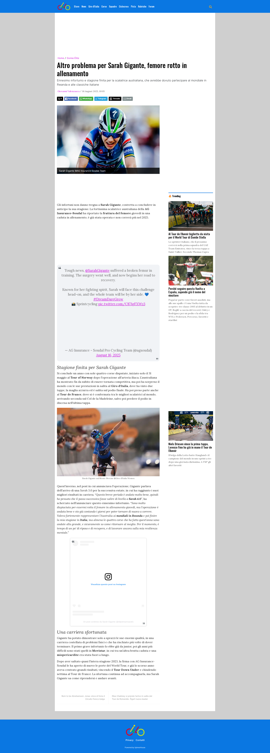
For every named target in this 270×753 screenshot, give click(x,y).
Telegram (102, 99)
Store (76, 6)
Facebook (72, 99)
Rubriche (142, 6)
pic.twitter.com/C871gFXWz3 (121, 304)
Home (61, 58)
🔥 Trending (174, 196)
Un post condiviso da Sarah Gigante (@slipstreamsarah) (108, 622)
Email (129, 99)
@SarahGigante (97, 270)
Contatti (140, 740)
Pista (133, 6)
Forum (151, 6)
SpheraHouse (140, 747)
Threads (116, 99)
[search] (210, 6)
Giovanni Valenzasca (69, 91)
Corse (104, 6)
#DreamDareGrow (108, 299)
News (84, 6)
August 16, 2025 (108, 355)
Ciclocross (124, 6)
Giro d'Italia (93, 6)
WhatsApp (87, 99)
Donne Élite (73, 58)
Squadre (113, 6)
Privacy (129, 740)
